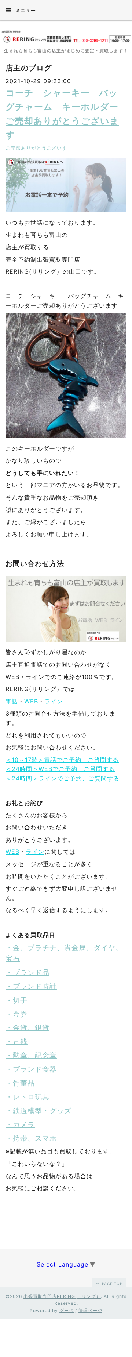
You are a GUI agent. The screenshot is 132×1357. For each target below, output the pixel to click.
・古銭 (16, 1041)
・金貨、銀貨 (28, 1027)
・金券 (16, 1014)
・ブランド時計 (31, 986)
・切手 (16, 1000)
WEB (31, 701)
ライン (53, 701)
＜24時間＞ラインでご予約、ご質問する (63, 778)
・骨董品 (20, 1083)
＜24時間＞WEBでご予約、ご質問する (60, 768)
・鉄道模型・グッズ (39, 1111)
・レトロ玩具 (28, 1097)
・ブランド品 (28, 972)
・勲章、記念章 (31, 1055)
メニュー (25, 10)
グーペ (66, 1310)
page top (111, 1283)
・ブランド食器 (31, 1069)
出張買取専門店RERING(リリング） (62, 1296)
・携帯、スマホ (31, 1138)
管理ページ (90, 1310)
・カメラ (20, 1125)
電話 (12, 701)
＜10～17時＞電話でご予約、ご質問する (62, 759)
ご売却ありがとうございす (36, 148)
